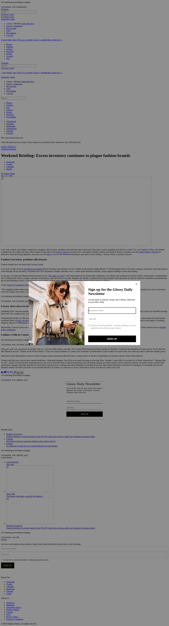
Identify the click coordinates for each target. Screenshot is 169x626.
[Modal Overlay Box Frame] (84, 313)
